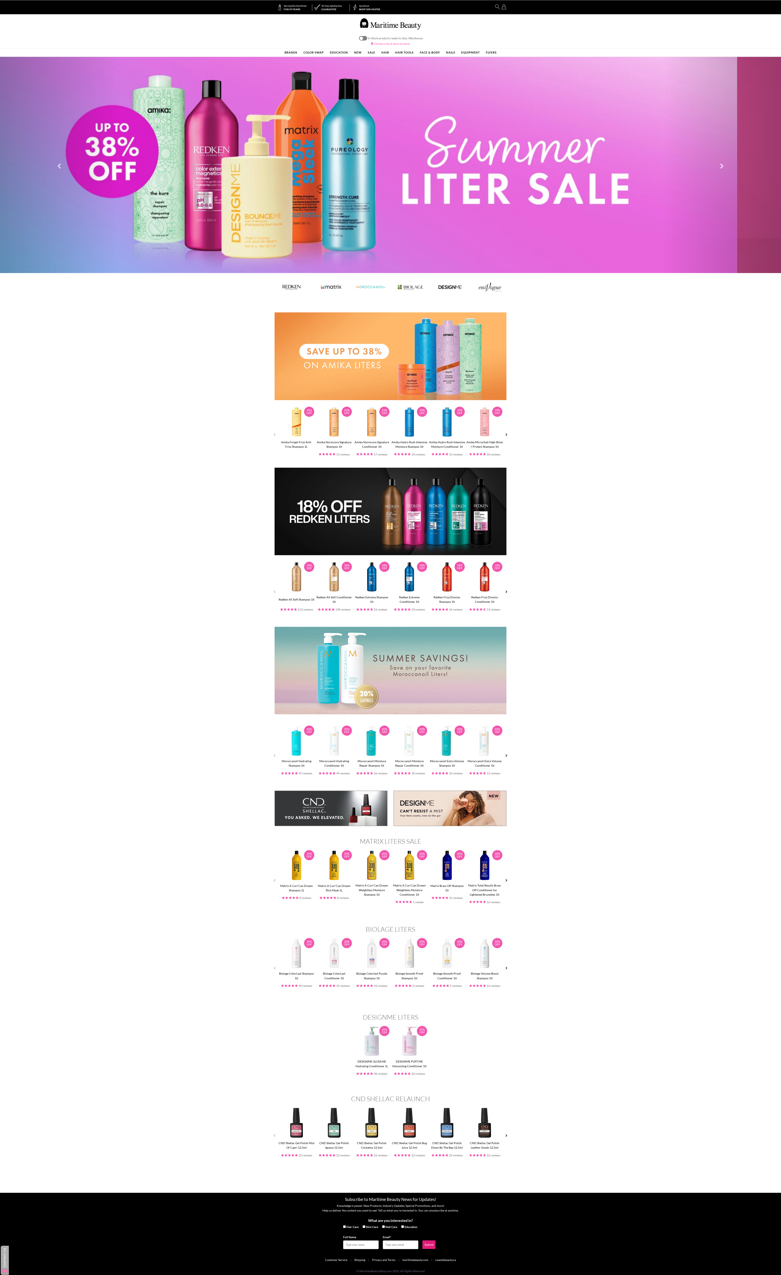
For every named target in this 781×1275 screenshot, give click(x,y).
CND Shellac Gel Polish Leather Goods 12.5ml (484, 1145)
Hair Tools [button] (404, 52)
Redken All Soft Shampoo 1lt (296, 599)
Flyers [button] (491, 52)
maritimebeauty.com (415, 1260)
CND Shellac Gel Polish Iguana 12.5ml (334, 1145)
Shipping (359, 1260)
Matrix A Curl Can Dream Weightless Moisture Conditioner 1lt (409, 890)
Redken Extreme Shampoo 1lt (371, 599)
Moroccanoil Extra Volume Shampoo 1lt (447, 763)
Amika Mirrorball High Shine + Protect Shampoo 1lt (484, 444)
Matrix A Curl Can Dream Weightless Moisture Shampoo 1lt (372, 890)
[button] (58, 165)
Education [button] (339, 52)
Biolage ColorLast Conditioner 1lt (334, 976)
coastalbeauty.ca (445, 1260)
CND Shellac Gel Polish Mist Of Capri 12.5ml (296, 1145)
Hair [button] (385, 52)
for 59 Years (295, 7)
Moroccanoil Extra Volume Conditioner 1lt (485, 763)
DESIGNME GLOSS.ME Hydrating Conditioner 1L (372, 1064)
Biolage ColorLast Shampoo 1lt (296, 976)
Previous (275, 435)
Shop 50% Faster (369, 7)
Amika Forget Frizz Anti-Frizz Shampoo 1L (296, 444)
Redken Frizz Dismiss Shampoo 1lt (447, 599)
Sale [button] (371, 52)
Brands (291, 52)
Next (506, 435)
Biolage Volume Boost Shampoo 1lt (484, 976)
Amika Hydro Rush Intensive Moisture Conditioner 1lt (447, 444)
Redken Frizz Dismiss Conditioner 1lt (484, 599)
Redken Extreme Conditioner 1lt (409, 599)
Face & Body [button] (430, 52)
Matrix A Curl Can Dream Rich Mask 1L (334, 888)
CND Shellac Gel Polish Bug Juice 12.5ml (409, 1145)
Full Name (349, 1237)
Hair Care (352, 1227)
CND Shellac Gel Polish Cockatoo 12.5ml (371, 1145)
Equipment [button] (470, 52)
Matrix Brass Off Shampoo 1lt (447, 888)
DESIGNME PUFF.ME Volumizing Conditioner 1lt (409, 1064)
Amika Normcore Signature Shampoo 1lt (334, 444)
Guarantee (331, 7)
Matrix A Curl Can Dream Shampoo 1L (296, 888)
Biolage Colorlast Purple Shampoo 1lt (371, 976)
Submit (428, 1244)
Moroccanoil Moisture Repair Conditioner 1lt (409, 763)
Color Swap (313, 52)
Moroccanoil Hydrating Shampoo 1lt (296, 763)
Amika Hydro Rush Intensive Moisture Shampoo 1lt (409, 444)
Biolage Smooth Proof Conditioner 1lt (447, 976)
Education (411, 1227)
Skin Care (372, 1227)
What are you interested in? (390, 1220)
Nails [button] (450, 52)
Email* (387, 1237)
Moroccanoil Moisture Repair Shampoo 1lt (372, 763)
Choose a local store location (391, 43)
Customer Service (336, 1260)
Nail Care (391, 1227)
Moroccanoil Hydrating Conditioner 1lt (334, 763)
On (363, 38)
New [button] (358, 52)
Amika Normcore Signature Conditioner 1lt (372, 444)
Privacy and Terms (383, 1260)
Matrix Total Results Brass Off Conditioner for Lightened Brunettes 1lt (484, 890)
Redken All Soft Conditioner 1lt (334, 599)
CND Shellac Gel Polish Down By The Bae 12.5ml (447, 1145)
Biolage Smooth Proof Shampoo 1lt (409, 976)
